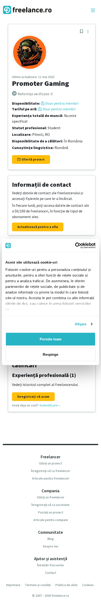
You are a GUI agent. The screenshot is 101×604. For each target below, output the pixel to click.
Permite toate (51, 339)
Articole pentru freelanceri (50, 478)
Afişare (81, 324)
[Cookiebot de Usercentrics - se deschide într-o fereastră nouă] (75, 246)
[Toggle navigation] (93, 10)
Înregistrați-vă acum (33, 396)
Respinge (50, 354)
